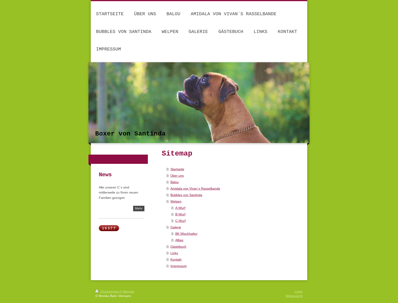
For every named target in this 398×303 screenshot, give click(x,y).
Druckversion (110, 291)
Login (299, 291)
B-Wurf (180, 214)
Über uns (177, 175)
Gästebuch (178, 246)
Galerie (175, 227)
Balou (174, 182)
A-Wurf (180, 208)
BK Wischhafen (186, 233)
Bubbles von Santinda (186, 195)
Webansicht (294, 296)
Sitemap (128, 291)
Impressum (178, 266)
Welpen (175, 201)
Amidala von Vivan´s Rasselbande (195, 188)
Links (174, 253)
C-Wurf (180, 221)
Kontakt (175, 259)
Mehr (139, 208)
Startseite (177, 169)
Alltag (179, 240)
